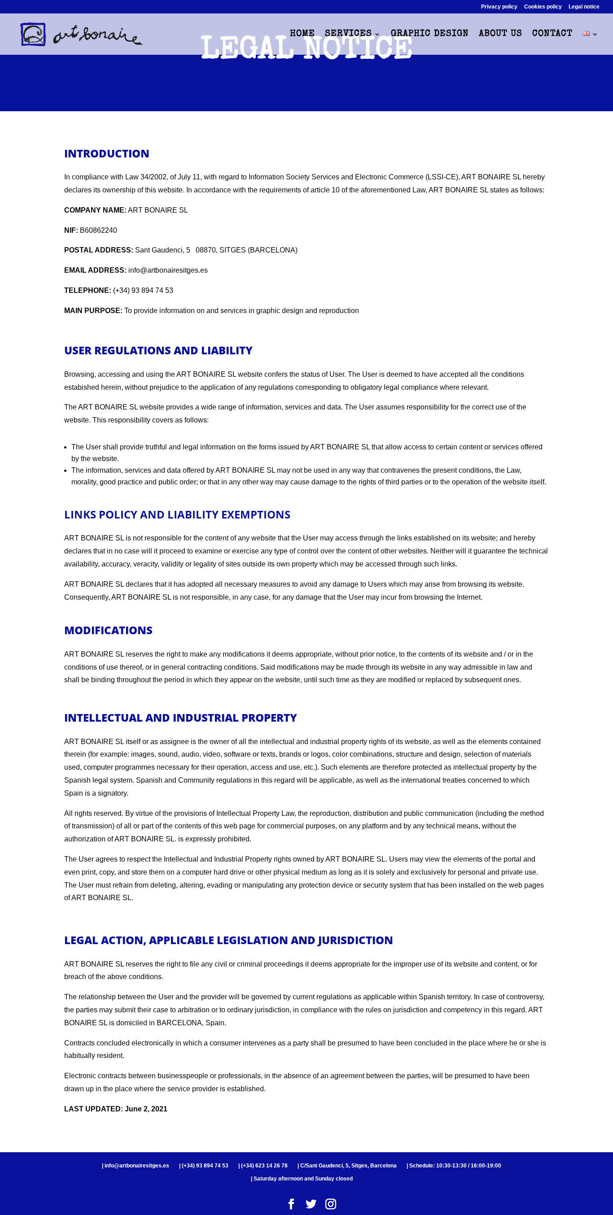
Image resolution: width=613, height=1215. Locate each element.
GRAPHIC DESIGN (430, 35)
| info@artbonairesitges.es (135, 1166)
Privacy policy (499, 7)
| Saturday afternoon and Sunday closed (302, 1179)
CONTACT (552, 35)
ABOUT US (500, 35)
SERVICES (348, 35)
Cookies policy (543, 7)
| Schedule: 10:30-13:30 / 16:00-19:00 (454, 1166)
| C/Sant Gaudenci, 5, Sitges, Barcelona (347, 1166)
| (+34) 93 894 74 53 (203, 1166)
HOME (302, 35)
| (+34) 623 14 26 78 (263, 1166)
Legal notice (584, 7)
